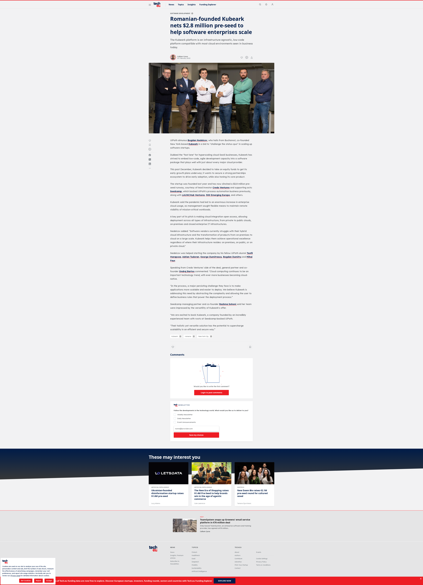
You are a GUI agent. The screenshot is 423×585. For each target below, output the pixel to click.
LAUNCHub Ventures (193, 195)
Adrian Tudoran (190, 256)
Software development (180, 13)
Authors (237, 555)
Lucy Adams (155, 503)
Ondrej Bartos (186, 271)
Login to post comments (211, 392)
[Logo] (158, 4)
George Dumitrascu (211, 256)
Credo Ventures (221, 187)
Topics (181, 4)
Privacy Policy (261, 562)
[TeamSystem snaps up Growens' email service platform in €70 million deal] (185, 525)
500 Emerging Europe (218, 195)
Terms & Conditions (263, 565)
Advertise (238, 562)
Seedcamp (176, 191)
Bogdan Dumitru (232, 256)
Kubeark (193, 144)
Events (258, 552)
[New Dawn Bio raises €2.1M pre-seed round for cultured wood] (254, 473)
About (237, 552)
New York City (203, 336)
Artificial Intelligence (160, 487)
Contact (237, 568)
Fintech (194, 552)
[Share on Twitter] (150, 159)
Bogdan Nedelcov (197, 140)
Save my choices (196, 435)
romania (188, 336)
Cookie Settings (261, 559)
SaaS (193, 559)
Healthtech (196, 555)
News (171, 4)
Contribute (238, 559)
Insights (192, 4)
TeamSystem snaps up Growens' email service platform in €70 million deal (225, 521)
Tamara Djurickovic (244, 503)
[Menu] (150, 5)
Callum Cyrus (205, 531)
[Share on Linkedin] (150, 164)
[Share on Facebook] (150, 155)
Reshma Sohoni (228, 304)
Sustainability (196, 568)
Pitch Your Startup (241, 565)
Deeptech (240, 487)
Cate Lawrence (199, 503)
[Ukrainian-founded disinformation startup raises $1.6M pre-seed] (168, 473)
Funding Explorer (207, 4)
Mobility (195, 565)
